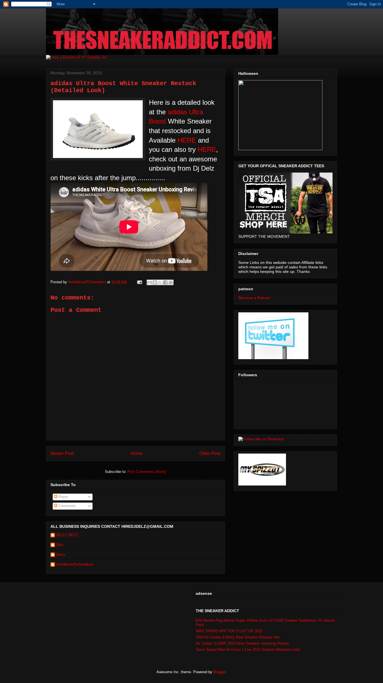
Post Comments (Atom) (147, 472)
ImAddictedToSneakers (75, 564)
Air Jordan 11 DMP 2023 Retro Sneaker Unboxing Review (242, 643)
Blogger (219, 672)
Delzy (60, 554)
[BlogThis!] (155, 282)
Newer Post (62, 453)
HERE (187, 140)
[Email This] (149, 282)
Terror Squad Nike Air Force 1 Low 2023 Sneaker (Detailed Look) (248, 649)
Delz (59, 545)
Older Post (209, 453)
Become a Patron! (254, 298)
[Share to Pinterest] (171, 282)
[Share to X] (160, 282)
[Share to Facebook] (165, 282)
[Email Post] (139, 282)
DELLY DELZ (67, 535)
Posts (62, 497)
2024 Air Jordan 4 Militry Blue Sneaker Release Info (238, 637)
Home (137, 453)
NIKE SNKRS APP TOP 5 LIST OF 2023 (229, 631)
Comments (66, 506)
